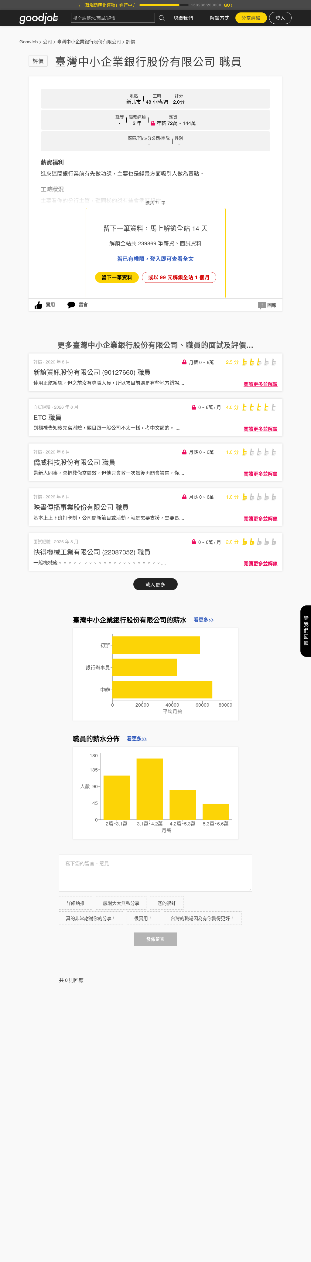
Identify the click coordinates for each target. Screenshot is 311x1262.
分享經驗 (251, 18)
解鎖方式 (219, 17)
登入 (280, 17)
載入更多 (155, 584)
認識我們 (183, 18)
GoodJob (28, 41)
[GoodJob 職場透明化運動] (45, 18)
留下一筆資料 (116, 277)
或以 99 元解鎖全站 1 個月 (179, 277)
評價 (130, 41)
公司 (47, 41)
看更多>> (204, 619)
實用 (50, 304)
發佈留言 (155, 939)
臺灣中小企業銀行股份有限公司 (89, 41)
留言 (83, 304)
